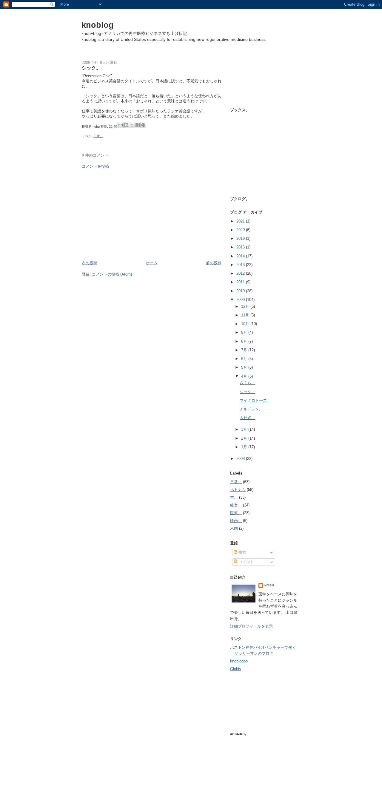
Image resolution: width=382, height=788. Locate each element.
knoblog (97, 25)
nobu (269, 585)
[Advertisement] (151, 215)
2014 (241, 256)
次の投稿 (89, 263)
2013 (241, 264)
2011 (241, 282)
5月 (244, 367)
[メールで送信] (121, 125)
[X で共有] (132, 125)
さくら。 (247, 383)
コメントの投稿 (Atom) (112, 274)
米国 (234, 528)
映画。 (236, 520)
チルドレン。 (251, 409)
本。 (234, 497)
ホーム (152, 263)
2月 (244, 438)
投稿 (241, 552)
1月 (244, 447)
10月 (245, 324)
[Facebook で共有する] (138, 125)
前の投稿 (213, 263)
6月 (244, 358)
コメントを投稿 (95, 166)
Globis (235, 669)
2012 (241, 273)
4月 (244, 376)
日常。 (98, 136)
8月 (244, 341)
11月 (245, 315)
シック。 (247, 392)
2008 (241, 458)
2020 (241, 230)
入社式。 (247, 417)
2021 (241, 221)
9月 (244, 332)
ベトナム (238, 489)
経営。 (236, 505)
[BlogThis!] (126, 125)
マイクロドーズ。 (255, 400)
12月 (245, 306)
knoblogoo (239, 661)
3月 (244, 429)
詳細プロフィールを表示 (251, 626)
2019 (241, 238)
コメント (245, 562)
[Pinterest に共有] (143, 125)
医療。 (236, 513)
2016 (241, 247)
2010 (241, 291)
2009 (241, 299)
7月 (244, 350)
